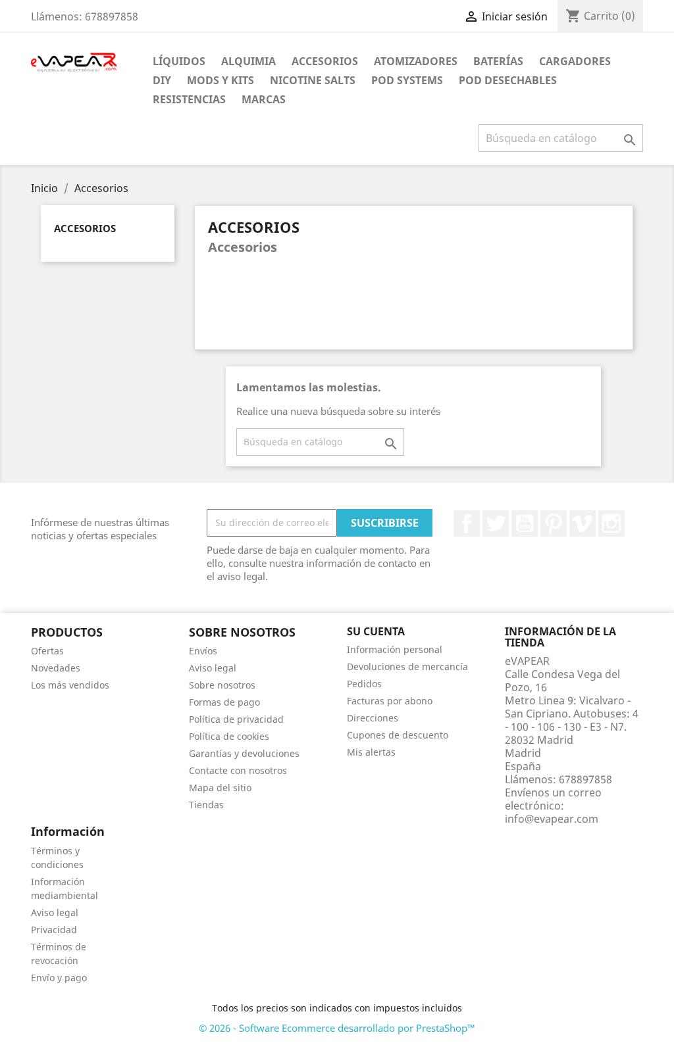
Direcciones (372, 718)
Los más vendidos (70, 685)
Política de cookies (229, 736)
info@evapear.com (551, 819)
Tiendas (206, 804)
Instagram (611, 523)
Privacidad (54, 929)
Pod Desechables (508, 80)
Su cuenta (376, 631)
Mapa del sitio (220, 787)
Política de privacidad (236, 719)
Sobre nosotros (222, 685)
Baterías (498, 61)
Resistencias (189, 99)
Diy (162, 80)
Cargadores (575, 61)
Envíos (203, 650)
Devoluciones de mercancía (407, 666)
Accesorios (325, 61)
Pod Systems (407, 80)
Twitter (495, 523)
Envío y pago (59, 977)
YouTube (524, 523)
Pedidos (364, 683)
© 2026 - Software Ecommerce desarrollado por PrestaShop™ (337, 1027)
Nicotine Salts (312, 80)
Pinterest (553, 523)
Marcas (264, 99)
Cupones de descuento (397, 735)
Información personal (394, 649)
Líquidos (179, 61)
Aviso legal (212, 668)
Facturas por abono (389, 700)
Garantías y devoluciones (244, 753)
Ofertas (47, 650)
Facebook (467, 523)
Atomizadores (415, 61)
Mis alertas (371, 752)
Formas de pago (224, 702)
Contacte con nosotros (238, 770)
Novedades (55, 668)
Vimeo (582, 523)
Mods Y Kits (220, 80)
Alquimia (248, 61)
